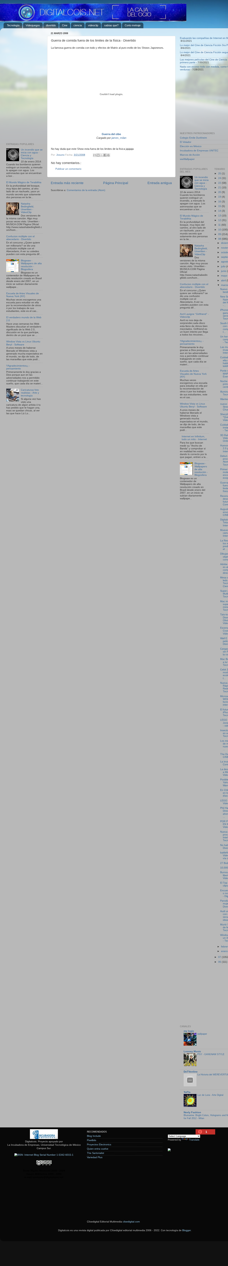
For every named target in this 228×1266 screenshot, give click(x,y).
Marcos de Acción (190, 155)
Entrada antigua (159, 183)
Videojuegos (33, 25)
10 (220, 229)
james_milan (119, 137)
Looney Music (192, 1051)
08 (220, 239)
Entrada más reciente (67, 183)
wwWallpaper (187, 159)
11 (219, 225)
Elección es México (190, 146)
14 (220, 210)
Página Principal (115, 183)
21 (220, 187)
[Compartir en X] (101, 155)
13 (220, 215)
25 (220, 173)
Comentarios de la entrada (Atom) (86, 190)
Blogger (186, 1230)
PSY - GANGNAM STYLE (210, 1054)
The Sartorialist (95, 1153)
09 (220, 234)
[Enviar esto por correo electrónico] (95, 155)
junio (224, 271)
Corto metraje (133, 25)
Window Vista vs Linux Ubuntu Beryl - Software (23, 343)
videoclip (93, 25)
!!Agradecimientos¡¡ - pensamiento (18, 367)
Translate (194, 1139)
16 (220, 201)
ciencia (78, 25)
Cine (64, 25)
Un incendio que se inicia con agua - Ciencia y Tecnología (202, 183)
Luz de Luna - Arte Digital (210, 1095)
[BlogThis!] (98, 155)
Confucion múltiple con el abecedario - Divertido (20, 238)
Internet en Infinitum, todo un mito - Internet (194, 438)
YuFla (187, 1092)
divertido (51, 25)
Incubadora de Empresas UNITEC (199, 150)
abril (224, 280)
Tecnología (13, 25)
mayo (224, 275)
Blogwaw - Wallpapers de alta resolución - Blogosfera (31, 265)
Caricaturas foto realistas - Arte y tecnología (30, 393)
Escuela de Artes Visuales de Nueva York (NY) (22, 295)
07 (220, 957)
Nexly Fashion (192, 1112)
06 (220, 962)
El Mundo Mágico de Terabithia (23, 182)
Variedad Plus (94, 1157)
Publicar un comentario (68, 169)
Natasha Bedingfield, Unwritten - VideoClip (27, 208)
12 (220, 220)
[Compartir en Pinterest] (108, 155)
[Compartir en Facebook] (105, 155)
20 (220, 192)
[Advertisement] (24, 84)
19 (220, 196)
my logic (189, 1031)
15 (220, 206)
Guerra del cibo (111, 134)
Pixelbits (91, 1140)
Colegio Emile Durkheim (193, 137)
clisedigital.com (131, 1221)
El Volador (185, 142)
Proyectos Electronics (99, 1144)
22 (220, 183)
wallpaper (202, 1034)
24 (220, 178)
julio (223, 266)
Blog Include (94, 1136)
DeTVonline (191, 1071)
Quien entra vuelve (97, 1148)
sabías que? (111, 25)
